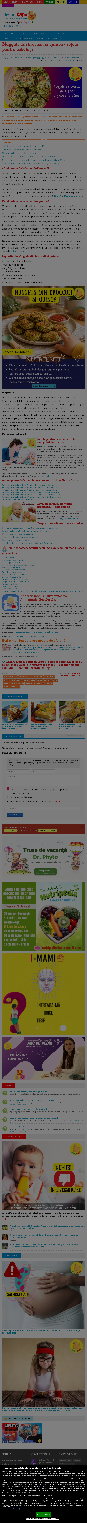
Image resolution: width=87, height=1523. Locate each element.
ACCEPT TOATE (43, 1514)
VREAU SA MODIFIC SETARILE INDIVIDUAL (42, 1519)
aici (39, 1486)
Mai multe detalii (19, 1477)
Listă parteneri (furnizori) (11, 1509)
